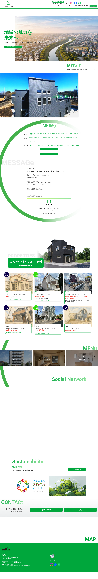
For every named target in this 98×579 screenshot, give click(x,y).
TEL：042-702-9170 (6, 558)
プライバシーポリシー (55, 560)
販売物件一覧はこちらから (11, 46)
